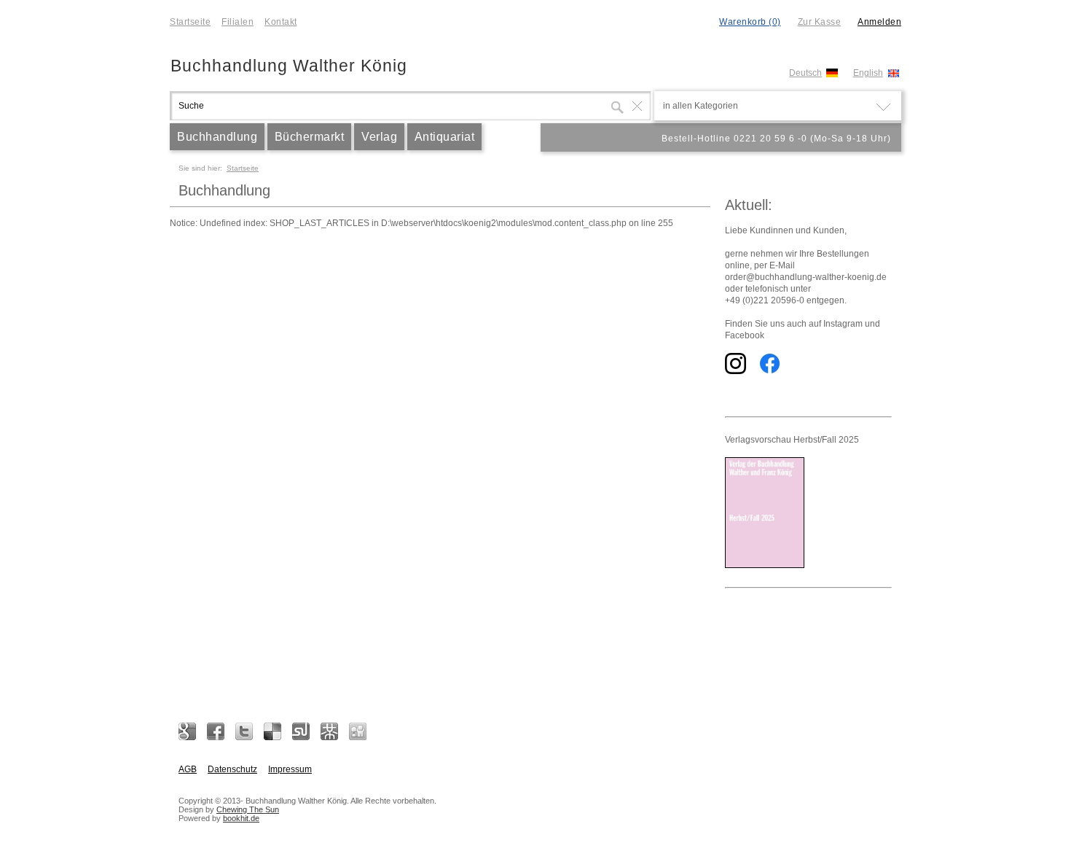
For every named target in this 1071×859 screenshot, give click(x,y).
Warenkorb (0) (750, 22)
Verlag (379, 137)
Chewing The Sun (247, 809)
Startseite (190, 22)
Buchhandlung (217, 137)
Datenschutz (232, 769)
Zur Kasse (820, 22)
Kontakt (280, 22)
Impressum (290, 769)
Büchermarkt (310, 137)
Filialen (237, 22)
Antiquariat (445, 137)
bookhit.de (241, 818)
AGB (187, 769)
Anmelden (879, 22)
